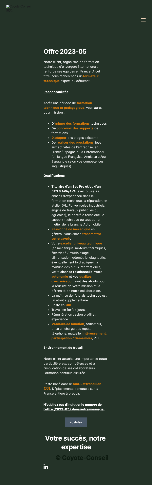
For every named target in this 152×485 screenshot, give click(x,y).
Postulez (75, 422)
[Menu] (143, 20)
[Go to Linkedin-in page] (46, 466)
